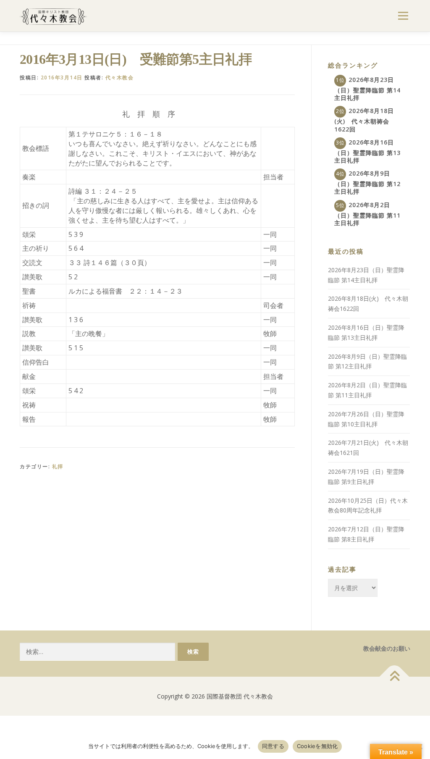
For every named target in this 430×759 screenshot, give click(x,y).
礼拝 (57, 466)
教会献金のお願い (386, 648)
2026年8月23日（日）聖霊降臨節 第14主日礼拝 (367, 89)
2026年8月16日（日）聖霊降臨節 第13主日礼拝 (367, 151)
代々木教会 (119, 77)
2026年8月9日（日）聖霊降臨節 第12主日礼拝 (367, 182)
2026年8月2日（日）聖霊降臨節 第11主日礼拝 (367, 214)
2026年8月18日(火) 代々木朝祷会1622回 (364, 120)
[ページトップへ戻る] (394, 676)
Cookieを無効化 (317, 746)
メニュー (403, 16)
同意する (273, 746)
